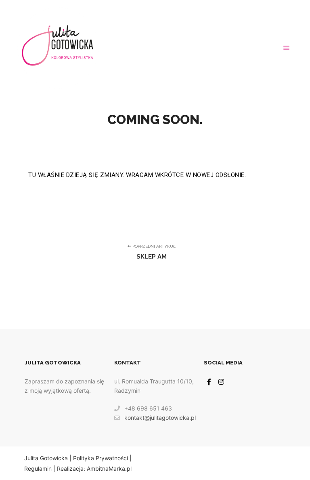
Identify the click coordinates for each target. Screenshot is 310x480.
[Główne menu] (286, 48)
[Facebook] (209, 382)
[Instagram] (221, 382)
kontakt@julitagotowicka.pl (160, 417)
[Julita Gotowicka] (58, 48)
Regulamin (38, 468)
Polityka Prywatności (100, 458)
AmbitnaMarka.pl (109, 468)
